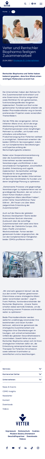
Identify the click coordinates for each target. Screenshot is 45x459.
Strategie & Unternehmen (26, 61)
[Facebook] (7, 448)
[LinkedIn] (25, 448)
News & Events (9, 387)
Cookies (35, 431)
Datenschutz (24, 431)
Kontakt (6, 400)
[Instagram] (38, 448)
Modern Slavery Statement (22, 434)
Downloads (8, 405)
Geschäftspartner (16, 436)
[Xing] (19, 448)
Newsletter (7, 396)
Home (5, 12)
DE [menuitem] (35, 4)
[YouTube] (13, 448)
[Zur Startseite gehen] (7, 4)
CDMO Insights (9, 391)
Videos (6, 409)
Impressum (11, 431)
